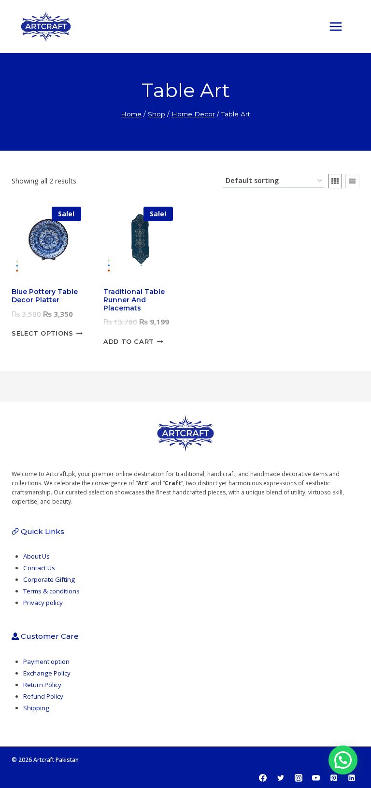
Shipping (36, 708)
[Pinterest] (334, 778)
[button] (342, 760)
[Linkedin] (351, 778)
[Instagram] (298, 778)
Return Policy (42, 684)
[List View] (352, 181)
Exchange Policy (47, 673)
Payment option (46, 661)
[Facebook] (263, 778)
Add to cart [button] (128, 341)
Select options (42, 334)
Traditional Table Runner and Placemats (134, 299)
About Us (36, 556)
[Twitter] (280, 778)
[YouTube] (316, 778)
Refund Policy (43, 696)
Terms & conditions (51, 591)
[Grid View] (335, 181)
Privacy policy (43, 602)
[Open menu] (341, 26)
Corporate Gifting (49, 579)
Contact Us (39, 567)
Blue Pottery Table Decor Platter (45, 295)
